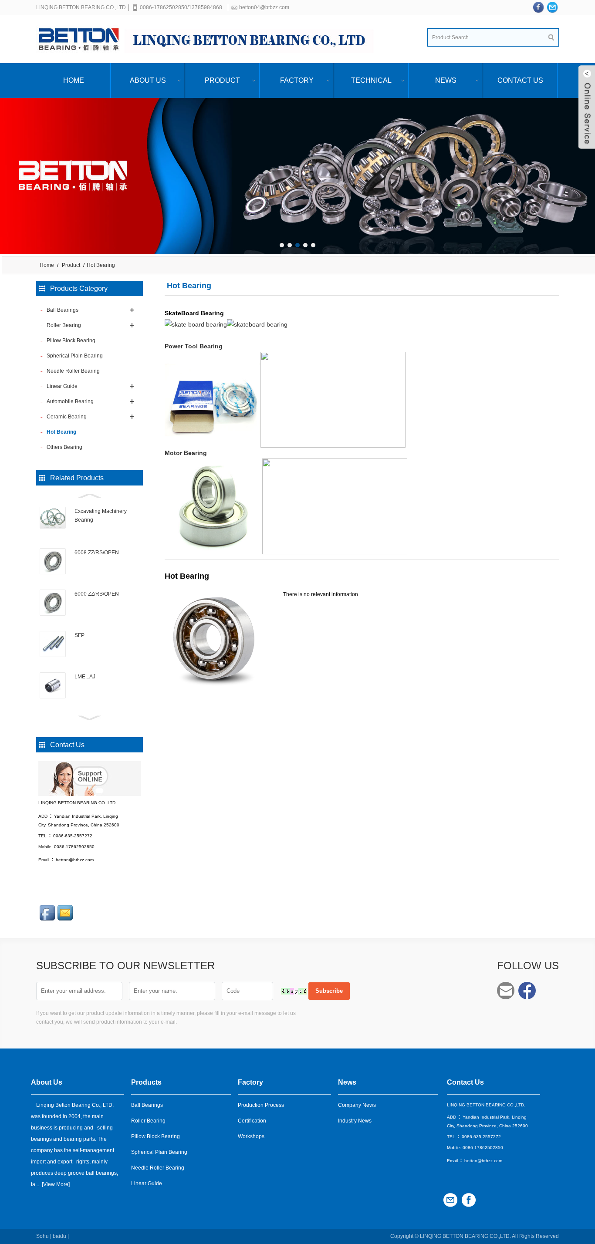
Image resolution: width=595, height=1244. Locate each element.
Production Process (261, 1105)
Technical (371, 80)
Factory (297, 80)
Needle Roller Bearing (157, 1168)
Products (146, 1082)
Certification (252, 1121)
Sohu (42, 1236)
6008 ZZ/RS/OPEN (96, 553)
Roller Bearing (148, 1121)
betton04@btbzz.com (264, 7)
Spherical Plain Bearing (159, 1152)
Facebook (527, 990)
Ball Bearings (147, 1105)
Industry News (355, 1121)
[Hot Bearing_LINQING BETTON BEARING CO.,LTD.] (210, 39)
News (445, 80)
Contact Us (520, 80)
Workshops (251, 1136)
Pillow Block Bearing (155, 1136)
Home (73, 80)
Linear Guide (146, 1183)
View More (55, 1184)
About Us (148, 80)
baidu (59, 1236)
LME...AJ (84, 677)
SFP (79, 635)
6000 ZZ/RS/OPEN (96, 594)
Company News (357, 1105)
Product (222, 80)
